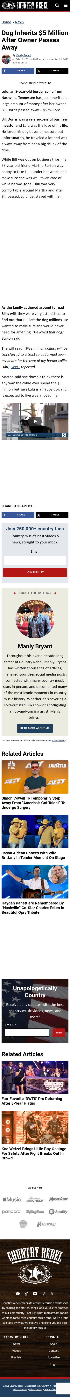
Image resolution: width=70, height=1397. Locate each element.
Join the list (35, 572)
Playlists (16, 1357)
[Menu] (65, 5)
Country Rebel (16, 1337)
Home (6, 22)
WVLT (15, 367)
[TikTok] (26, 1293)
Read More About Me (35, 728)
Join (59, 1032)
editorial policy (59, 741)
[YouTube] (35, 1293)
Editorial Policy (20, 1390)
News (19, 22)
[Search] (57, 5)
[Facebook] (18, 1293)
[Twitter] (52, 1293)
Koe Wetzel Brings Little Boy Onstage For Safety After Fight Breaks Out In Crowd (34, 1153)
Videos (16, 1350)
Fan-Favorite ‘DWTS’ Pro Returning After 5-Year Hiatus (32, 1101)
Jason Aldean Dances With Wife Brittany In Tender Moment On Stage (33, 855)
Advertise (54, 1357)
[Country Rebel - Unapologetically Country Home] (25, 5)
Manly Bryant (23, 55)
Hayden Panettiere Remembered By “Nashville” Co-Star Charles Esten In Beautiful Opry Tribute (33, 908)
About (53, 1344)
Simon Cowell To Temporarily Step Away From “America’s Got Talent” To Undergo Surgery (33, 803)
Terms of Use (50, 1390)
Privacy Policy (35, 1390)
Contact (54, 1350)
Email (35, 552)
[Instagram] (43, 1293)
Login (53, 1364)
